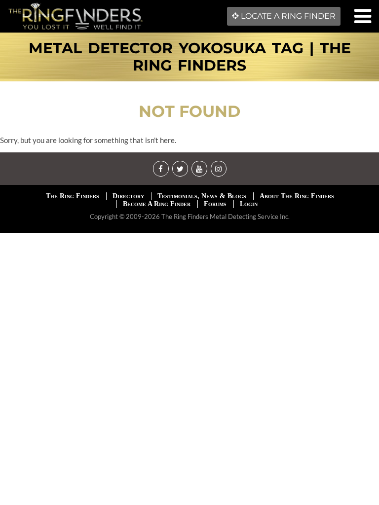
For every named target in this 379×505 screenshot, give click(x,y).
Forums (215, 204)
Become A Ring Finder (156, 204)
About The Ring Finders (297, 196)
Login (249, 204)
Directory (128, 196)
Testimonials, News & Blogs (201, 196)
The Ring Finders (72, 196)
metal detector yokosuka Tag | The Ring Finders (190, 57)
